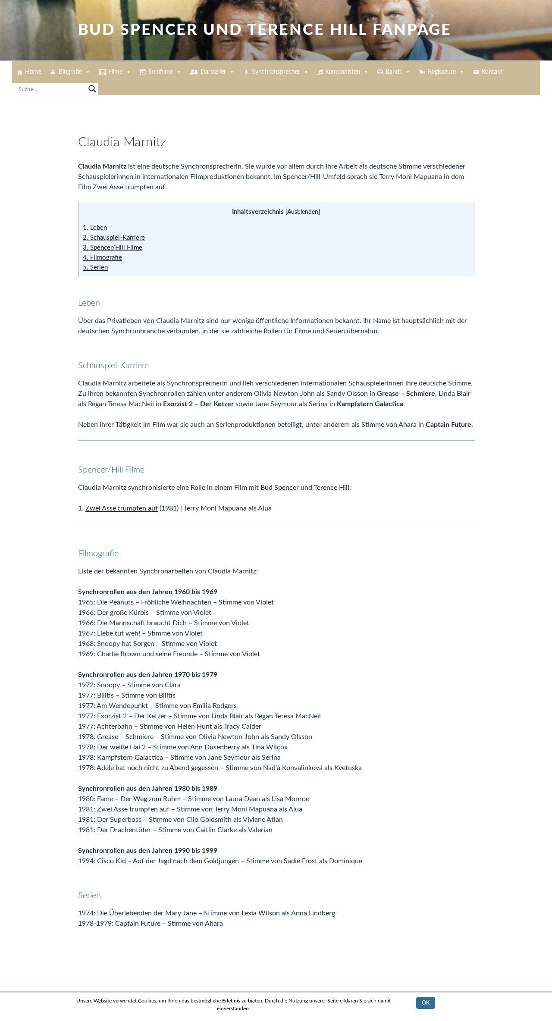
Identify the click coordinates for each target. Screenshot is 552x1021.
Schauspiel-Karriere (114, 238)
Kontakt (492, 72)
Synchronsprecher (276, 72)
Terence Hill (331, 487)
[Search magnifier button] (92, 89)
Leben (95, 228)
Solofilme (160, 72)
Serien (95, 267)
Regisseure (442, 72)
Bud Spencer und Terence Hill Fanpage (265, 30)
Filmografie (102, 257)
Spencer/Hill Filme (112, 247)
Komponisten (342, 72)
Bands (394, 72)
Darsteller (213, 72)
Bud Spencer (279, 487)
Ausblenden (302, 212)
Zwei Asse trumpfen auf (121, 508)
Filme (115, 72)
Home (33, 72)
